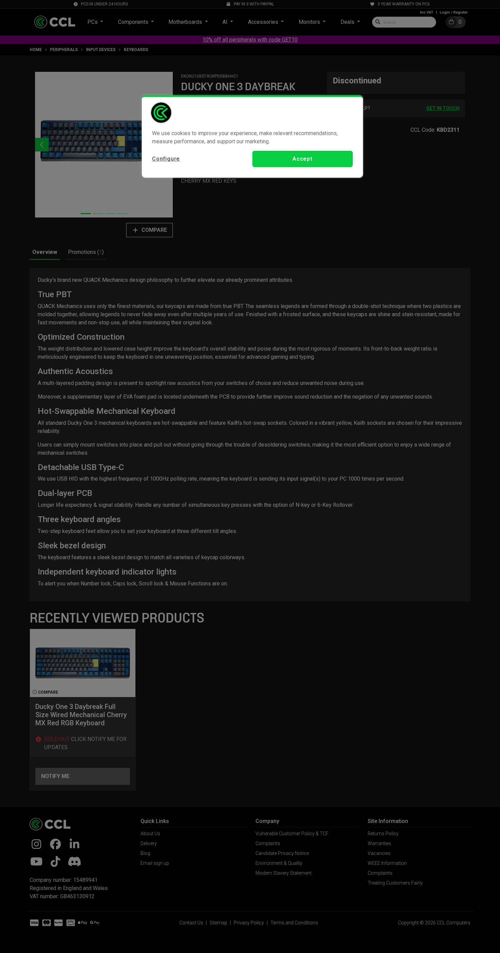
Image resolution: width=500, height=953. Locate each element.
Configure (166, 159)
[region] (252, 136)
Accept (303, 159)
